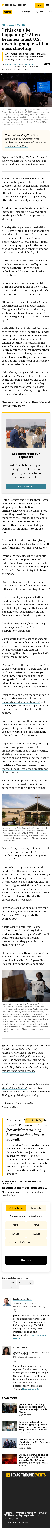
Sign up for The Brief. (16, 146)
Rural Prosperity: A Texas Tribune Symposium (25, 1514)
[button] (26, 140)
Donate (39, 5)
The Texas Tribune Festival (25, 1086)
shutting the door (12, 754)
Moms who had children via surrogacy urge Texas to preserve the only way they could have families (33, 1425)
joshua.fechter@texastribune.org (30, 1306)
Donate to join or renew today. (18, 1070)
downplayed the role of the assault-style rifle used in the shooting (24, 748)
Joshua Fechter (12, 64)
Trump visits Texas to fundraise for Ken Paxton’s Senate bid (34, 1442)
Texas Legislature (11, 1287)
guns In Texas (9, 1282)
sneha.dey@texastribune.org (28, 1357)
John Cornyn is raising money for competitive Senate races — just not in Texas (33, 1408)
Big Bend (39, 12)
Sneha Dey (30, 64)
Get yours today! (30, 1095)
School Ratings (24, 12)
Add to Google (26, 486)
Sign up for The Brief (13, 157)
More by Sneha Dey (31, 1389)
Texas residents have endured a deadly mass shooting (22, 700)
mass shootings (25, 1282)
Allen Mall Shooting (13, 25)
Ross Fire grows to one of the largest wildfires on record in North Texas (33, 1457)
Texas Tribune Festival (24, 1049)
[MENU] (47, 5)
